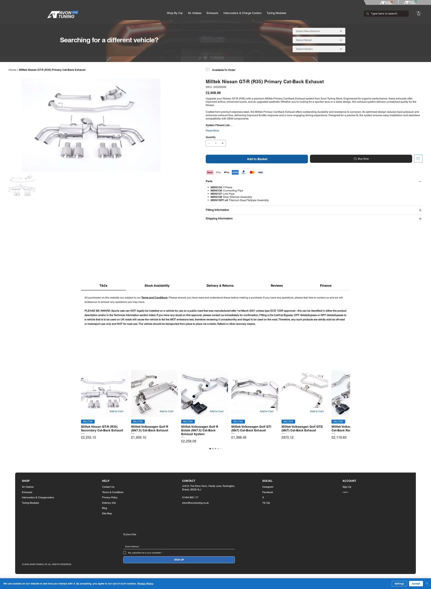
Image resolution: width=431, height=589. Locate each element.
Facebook (267, 492)
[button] (175, 13)
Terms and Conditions (154, 297)
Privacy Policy (110, 497)
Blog (104, 508)
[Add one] (222, 143)
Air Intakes (28, 486)
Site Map (107, 513)
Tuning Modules (30, 502)
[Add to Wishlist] (418, 158)
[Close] (427, 583)
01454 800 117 (190, 497)
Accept (416, 583)
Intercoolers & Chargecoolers (38, 497)
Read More (212, 130)
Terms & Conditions (113, 492)
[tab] (103, 285)
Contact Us (108, 486)
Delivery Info (109, 502)
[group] (215, 407)
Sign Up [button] (346, 486)
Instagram (267, 486)
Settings (399, 583)
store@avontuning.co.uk (195, 502)
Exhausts (27, 492)
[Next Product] (344, 393)
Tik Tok (266, 502)
